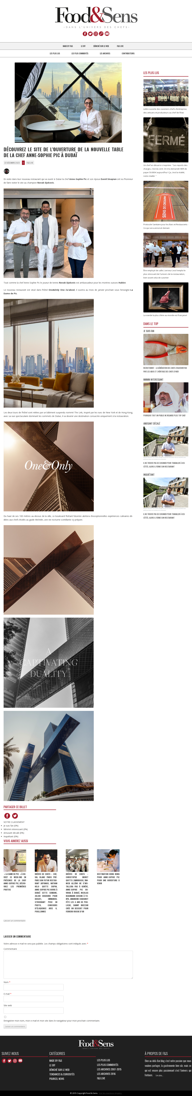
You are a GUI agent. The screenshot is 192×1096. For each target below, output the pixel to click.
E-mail (7, 993)
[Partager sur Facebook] (7, 818)
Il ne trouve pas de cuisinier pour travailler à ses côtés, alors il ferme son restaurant (164, 464)
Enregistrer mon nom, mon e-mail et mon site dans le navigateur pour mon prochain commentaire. (52, 1020)
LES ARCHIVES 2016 (106, 1074)
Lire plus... (159, 1075)
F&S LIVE (120, 46)
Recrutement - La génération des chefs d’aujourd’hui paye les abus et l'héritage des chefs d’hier (165, 369)
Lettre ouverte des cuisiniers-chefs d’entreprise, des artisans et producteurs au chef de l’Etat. (165, 111)
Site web (8, 1005)
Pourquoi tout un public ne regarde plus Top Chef (164, 415)
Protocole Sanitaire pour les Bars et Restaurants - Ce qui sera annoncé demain (165, 226)
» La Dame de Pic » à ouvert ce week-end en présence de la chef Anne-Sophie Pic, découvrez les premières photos (15, 881)
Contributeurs (128, 53)
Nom (7, 982)
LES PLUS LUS (55, 53)
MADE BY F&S (68, 46)
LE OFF (83, 46)
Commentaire (10, 948)
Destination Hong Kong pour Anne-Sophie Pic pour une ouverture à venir (108, 878)
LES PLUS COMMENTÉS (80, 53)
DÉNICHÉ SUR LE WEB (101, 46)
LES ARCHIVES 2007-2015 (109, 1069)
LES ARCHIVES (105, 53)
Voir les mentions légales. (110, 1093)
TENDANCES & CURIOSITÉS (61, 1074)
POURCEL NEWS (56, 1079)
